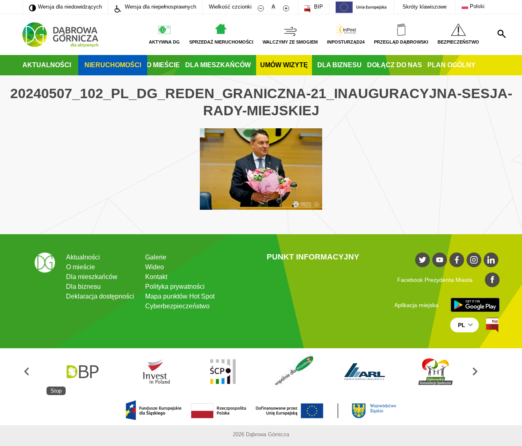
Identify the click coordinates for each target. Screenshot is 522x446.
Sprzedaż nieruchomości (221, 42)
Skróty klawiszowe (425, 7)
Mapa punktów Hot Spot (180, 296)
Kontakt (156, 276)
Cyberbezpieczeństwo (177, 306)
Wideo (154, 267)
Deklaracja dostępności (100, 296)
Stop (56, 391)
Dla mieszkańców (218, 65)
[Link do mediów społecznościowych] (422, 260)
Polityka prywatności (175, 286)
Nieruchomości (112, 65)
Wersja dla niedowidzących (65, 6)
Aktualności (46, 65)
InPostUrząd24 (346, 42)
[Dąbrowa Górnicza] (60, 34)
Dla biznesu (339, 65)
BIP (317, 7)
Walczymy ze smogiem (290, 42)
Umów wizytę (284, 65)
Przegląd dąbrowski (401, 42)
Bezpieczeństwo (458, 42)
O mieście (163, 65)
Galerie (155, 257)
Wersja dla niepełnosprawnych (159, 7)
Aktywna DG (164, 42)
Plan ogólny (451, 65)
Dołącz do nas (394, 65)
